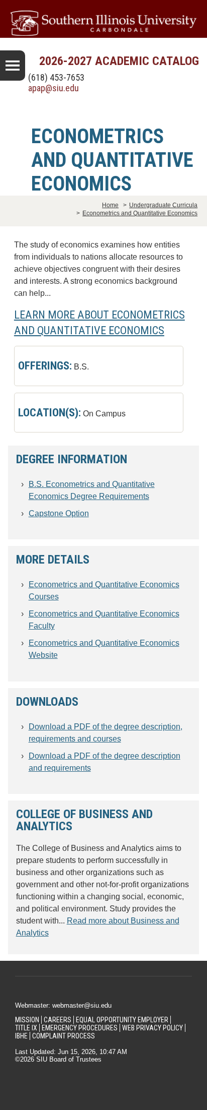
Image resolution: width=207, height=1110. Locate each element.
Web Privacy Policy (152, 1028)
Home (110, 205)
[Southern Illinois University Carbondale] (103, 23)
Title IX (26, 1028)
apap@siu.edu (53, 88)
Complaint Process (63, 1036)
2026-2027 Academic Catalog (119, 61)
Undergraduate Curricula (163, 205)
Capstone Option (59, 513)
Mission (27, 1020)
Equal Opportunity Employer (122, 1020)
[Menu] (12, 65)
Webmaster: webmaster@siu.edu (63, 1005)
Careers (57, 1020)
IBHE (21, 1036)
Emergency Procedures (80, 1028)
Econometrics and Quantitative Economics (139, 213)
